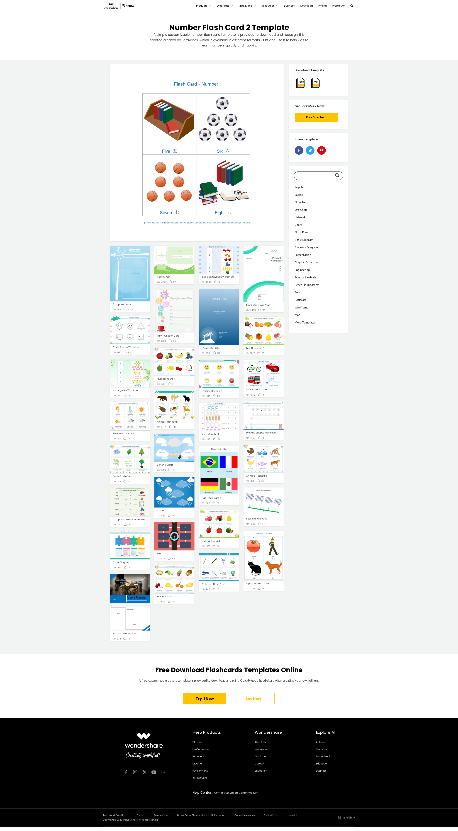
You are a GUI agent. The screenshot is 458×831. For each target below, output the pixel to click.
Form (298, 292)
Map (297, 315)
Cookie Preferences (244, 815)
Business (289, 6)
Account (253, 793)
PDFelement (200, 771)
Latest (299, 194)
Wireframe (301, 307)
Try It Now (205, 698)
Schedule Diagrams (307, 284)
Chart (298, 224)
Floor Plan (301, 232)
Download (306, 6)
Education (261, 771)
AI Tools (320, 742)
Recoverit (198, 756)
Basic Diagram (304, 239)
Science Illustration (307, 277)
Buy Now (253, 698)
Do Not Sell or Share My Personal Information (201, 815)
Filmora (197, 742)
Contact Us (221, 793)
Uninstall (293, 815)
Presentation (303, 254)
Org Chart (301, 209)
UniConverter (201, 749)
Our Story (261, 756)
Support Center (238, 793)
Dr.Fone (197, 763)
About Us (260, 742)
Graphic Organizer (306, 262)
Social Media (324, 756)
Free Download (316, 117)
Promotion (338, 6)
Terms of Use (161, 815)
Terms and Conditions (115, 815)
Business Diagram (306, 247)
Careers (260, 763)
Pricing (322, 6)
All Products (200, 778)
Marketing (322, 749)
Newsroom (261, 749)
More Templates (305, 322)
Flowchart (301, 202)
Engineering (302, 269)
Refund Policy (271, 815)
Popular (300, 187)
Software (300, 299)
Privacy (141, 815)
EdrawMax (190, 40)
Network (300, 217)
